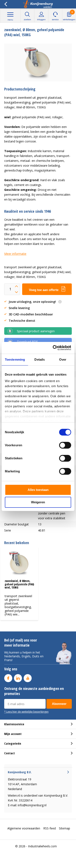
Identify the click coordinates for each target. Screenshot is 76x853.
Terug (5, 4)
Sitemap (64, 828)
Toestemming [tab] (15, 359)
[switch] (65, 445)
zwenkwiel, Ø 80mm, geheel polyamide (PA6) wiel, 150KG (19, 584)
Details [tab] (39, 359)
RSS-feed (49, 828)
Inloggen (41, 19)
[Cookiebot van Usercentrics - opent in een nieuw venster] (53, 348)
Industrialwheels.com (42, 846)
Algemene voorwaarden (23, 828)
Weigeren (38, 502)
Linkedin (18, 678)
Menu (10, 20)
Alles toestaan (38, 490)
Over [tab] (62, 359)
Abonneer (59, 704)
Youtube (28, 678)
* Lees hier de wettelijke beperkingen (26, 711)
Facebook (8, 678)
